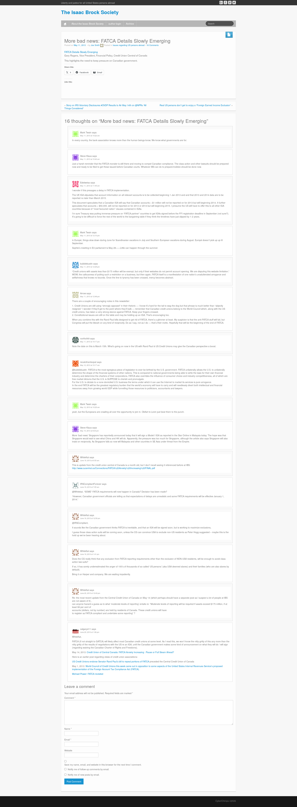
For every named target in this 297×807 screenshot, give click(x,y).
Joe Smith (95, 45)
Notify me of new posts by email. (83, 774)
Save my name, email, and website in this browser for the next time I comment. (103, 764)
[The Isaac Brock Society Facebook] (225, 2)
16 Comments (152, 45)
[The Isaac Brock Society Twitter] (234, 2)
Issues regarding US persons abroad (128, 45)
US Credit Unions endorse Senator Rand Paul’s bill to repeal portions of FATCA (110, 661)
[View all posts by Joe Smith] (101, 45)
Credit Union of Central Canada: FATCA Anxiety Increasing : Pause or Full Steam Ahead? (130, 652)
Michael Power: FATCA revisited (87, 673)
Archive (130, 23)
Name (68, 728)
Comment (69, 697)
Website (68, 750)
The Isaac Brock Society (90, 12)
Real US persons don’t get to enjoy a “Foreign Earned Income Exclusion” (195, 105)
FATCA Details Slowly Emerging (81, 52)
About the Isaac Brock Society (87, 23)
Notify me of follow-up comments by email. (88, 769)
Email (67, 739)
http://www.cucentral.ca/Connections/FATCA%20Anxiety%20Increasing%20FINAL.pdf (113, 468)
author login (114, 23)
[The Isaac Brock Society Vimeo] (230, 2)
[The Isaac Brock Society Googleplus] (221, 2)
